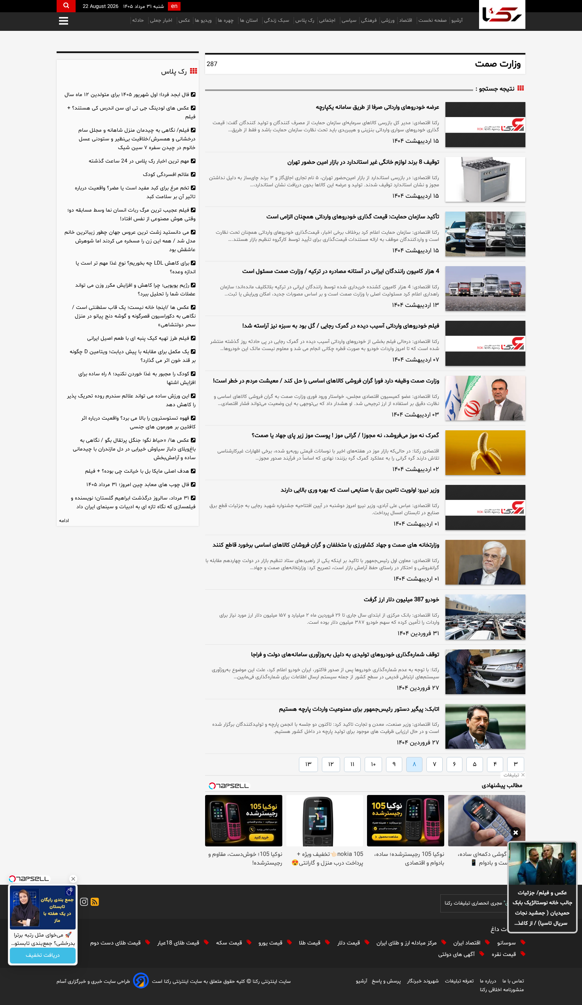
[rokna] (502, 14)
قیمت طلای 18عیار (179, 943)
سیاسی (349, 20)
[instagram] (82, 903)
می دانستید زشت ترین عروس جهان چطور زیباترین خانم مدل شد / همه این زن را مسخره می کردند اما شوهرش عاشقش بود (130, 241)
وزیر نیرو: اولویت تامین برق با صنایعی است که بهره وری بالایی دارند (360, 490)
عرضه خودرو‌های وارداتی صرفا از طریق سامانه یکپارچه (377, 107)
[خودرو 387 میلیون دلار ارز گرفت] (485, 616)
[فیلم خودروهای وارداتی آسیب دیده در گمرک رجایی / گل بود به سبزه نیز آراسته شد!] (485, 343)
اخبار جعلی (162, 20)
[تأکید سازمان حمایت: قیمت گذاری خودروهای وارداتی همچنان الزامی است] (485, 234)
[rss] (93, 903)
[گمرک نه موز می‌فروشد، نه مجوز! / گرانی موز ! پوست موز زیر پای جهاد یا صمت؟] (485, 452)
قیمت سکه (229, 943)
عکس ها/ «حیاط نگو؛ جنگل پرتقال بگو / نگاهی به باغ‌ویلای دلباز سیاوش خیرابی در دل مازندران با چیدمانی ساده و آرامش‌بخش (134, 449)
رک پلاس (304, 20)
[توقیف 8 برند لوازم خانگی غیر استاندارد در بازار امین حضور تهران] (485, 179)
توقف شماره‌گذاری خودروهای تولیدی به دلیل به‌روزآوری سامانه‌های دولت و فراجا (345, 655)
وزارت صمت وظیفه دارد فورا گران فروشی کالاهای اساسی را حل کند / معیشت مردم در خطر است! (326, 381)
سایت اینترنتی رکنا (271, 981)
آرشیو (456, 20)
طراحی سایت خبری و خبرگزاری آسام (93, 981)
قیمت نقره (504, 954)
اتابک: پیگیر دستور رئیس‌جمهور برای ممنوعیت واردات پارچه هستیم (359, 709)
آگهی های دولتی (457, 954)
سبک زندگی (277, 20)
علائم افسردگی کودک (166, 174)
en (174, 6)
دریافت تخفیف (43, 956)
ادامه (64, 520)
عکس (184, 20)
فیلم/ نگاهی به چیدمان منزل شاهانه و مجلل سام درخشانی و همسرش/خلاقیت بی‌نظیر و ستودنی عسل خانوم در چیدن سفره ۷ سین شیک (137, 139)
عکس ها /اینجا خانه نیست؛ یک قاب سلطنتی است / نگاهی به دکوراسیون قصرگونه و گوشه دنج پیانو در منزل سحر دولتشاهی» (134, 316)
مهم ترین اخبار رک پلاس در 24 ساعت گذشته (139, 161)
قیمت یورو (271, 943)
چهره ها (226, 20)
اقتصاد (406, 20)
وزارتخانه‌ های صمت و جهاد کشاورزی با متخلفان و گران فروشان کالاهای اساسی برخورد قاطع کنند (326, 545)
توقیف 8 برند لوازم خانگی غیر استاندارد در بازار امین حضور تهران (363, 162)
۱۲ (331, 764)
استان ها (249, 20)
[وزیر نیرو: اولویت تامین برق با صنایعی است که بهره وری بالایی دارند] (485, 507)
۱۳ (308, 764)
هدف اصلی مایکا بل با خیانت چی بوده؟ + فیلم (137, 471)
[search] (66, 6)
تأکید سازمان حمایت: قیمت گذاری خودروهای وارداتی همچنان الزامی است (352, 217)
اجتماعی (328, 20)
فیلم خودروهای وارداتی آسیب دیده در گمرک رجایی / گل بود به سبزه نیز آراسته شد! (340, 326)
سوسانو (507, 943)
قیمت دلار (349, 943)
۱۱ (352, 764)
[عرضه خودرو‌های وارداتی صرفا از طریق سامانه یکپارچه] (485, 124)
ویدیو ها (204, 20)
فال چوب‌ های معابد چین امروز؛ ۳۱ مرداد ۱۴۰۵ (137, 484)
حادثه (138, 20)
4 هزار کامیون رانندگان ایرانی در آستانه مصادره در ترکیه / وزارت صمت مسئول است (340, 271)
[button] (63, 21)
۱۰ (373, 764)
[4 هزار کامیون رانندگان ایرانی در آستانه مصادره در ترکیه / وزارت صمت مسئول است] (485, 288)
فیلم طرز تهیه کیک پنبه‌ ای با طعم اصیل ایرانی (138, 338)
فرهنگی (369, 20)
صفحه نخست (432, 20)
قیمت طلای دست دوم (116, 943)
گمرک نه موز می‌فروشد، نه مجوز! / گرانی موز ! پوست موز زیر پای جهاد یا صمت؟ (345, 436)
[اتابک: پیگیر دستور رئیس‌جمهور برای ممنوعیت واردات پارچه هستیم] (485, 726)
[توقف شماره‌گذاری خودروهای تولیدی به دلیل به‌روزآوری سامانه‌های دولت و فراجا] (485, 671)
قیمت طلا (310, 943)
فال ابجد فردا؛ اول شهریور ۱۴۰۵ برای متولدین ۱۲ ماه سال (127, 94)
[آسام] (141, 982)
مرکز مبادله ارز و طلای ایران (407, 943)
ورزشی (387, 20)
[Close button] (73, 879)
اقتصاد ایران (467, 943)
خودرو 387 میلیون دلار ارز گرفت (401, 600)
